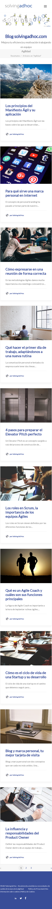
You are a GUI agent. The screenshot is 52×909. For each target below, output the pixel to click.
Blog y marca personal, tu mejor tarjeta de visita (24, 753)
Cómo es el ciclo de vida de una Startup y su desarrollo (25, 675)
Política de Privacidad (36, 889)
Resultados (15, 56)
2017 (3, 886)
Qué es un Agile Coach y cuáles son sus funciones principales (23, 594)
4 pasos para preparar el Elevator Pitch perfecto (23, 432)
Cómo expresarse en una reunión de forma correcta (25, 271)
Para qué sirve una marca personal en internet (24, 193)
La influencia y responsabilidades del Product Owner (22, 833)
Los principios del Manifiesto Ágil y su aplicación (20, 110)
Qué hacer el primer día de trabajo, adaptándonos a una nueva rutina (25, 351)
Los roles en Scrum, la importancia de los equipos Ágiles (21, 512)
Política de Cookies (28, 892)
